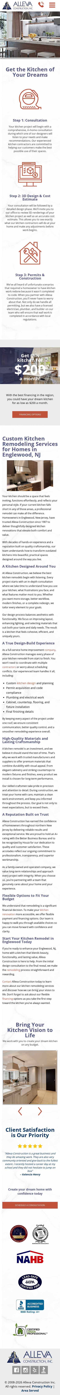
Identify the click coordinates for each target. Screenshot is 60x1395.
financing (7, 998)
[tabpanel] (30, 382)
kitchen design (26, 683)
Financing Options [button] (30, 414)
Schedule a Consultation (30, 1205)
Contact (6, 981)
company (50, 650)
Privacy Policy (42, 1386)
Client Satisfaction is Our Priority (30, 1132)
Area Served (30, 1391)
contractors (9, 667)
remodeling (13, 970)
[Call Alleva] (41, 4)
